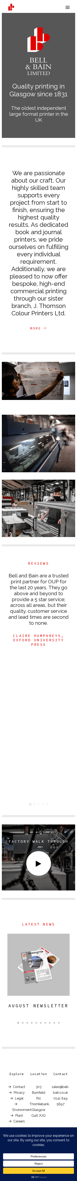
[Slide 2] (34, 804)
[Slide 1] (30, 804)
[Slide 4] (43, 804)
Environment (22, 1110)
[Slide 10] (59, 1023)
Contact (19, 1087)
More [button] (35, 328)
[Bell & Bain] (10, 7)
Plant (19, 1115)
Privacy (19, 1093)
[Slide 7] (45, 1023)
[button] (67, 7)
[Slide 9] (54, 1023)
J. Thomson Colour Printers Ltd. (38, 309)
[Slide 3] (39, 804)
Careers (19, 1121)
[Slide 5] (47, 804)
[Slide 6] (41, 1023)
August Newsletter (38, 1005)
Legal (19, 1098)
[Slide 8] (50, 1023)
